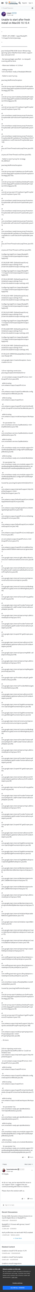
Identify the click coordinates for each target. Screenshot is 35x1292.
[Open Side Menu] (2, 3)
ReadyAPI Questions (8, 8)
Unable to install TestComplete (12, 1257)
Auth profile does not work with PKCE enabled (17, 1232)
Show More (18, 1238)
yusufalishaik (14, 1259)
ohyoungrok (13, 1220)
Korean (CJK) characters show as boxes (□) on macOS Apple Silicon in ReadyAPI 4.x (17, 1217)
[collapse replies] (17, 1168)
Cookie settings (18, 1283)
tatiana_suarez (15, 1235)
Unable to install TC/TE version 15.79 (14, 1251)
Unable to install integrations (12, 1263)
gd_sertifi (13, 1266)
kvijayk (9, 13)
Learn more (14, 1277)
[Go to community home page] (11, 3)
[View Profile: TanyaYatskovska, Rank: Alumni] (3, 1170)
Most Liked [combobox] (29, 1164)
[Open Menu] (32, 8)
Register (24, 3)
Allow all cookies (17, 1287)
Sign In (31, 3)
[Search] (20, 3)
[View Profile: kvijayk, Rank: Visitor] (3, 14)
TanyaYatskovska (11, 1169)
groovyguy (13, 1228)
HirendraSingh (15, 1253)
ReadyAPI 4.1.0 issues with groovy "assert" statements (16, 1225)
